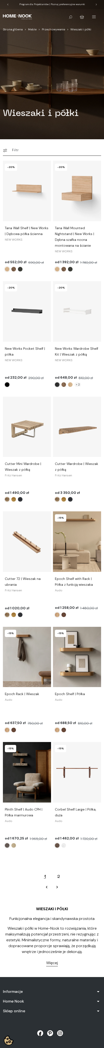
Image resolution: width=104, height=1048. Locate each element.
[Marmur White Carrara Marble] (63, 845)
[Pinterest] (50, 1033)
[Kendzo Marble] (7, 845)
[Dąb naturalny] (7, 269)
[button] (70, 16)
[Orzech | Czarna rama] (63, 384)
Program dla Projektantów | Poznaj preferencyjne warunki (52, 4)
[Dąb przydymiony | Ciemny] (63, 614)
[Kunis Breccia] (13, 845)
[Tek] (13, 499)
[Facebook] (40, 1033)
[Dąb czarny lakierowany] (20, 269)
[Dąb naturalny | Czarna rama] (70, 384)
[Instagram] (60, 1033)
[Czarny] (7, 384)
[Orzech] (13, 269)
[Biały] (13, 384)
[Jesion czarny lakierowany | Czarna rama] (57, 384)
